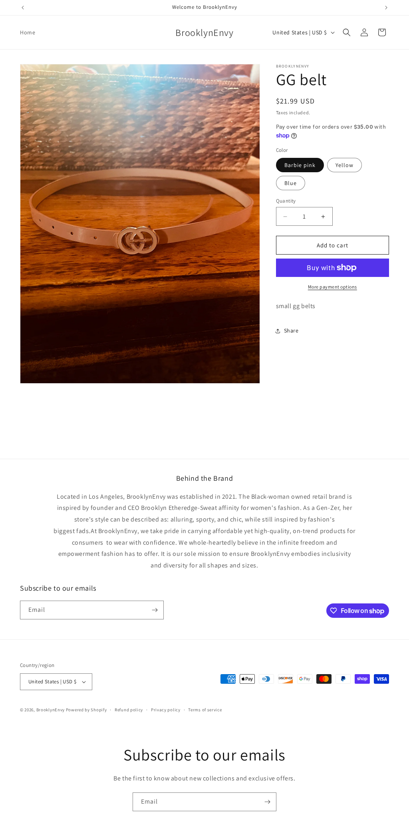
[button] (346, 32)
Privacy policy (166, 710)
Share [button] (291, 330)
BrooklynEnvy (50, 710)
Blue (290, 183)
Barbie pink (300, 165)
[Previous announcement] (23, 7)
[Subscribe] (154, 610)
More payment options (332, 287)
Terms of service (205, 710)
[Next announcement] (386, 7)
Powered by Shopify (86, 710)
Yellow (344, 165)
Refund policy (129, 710)
